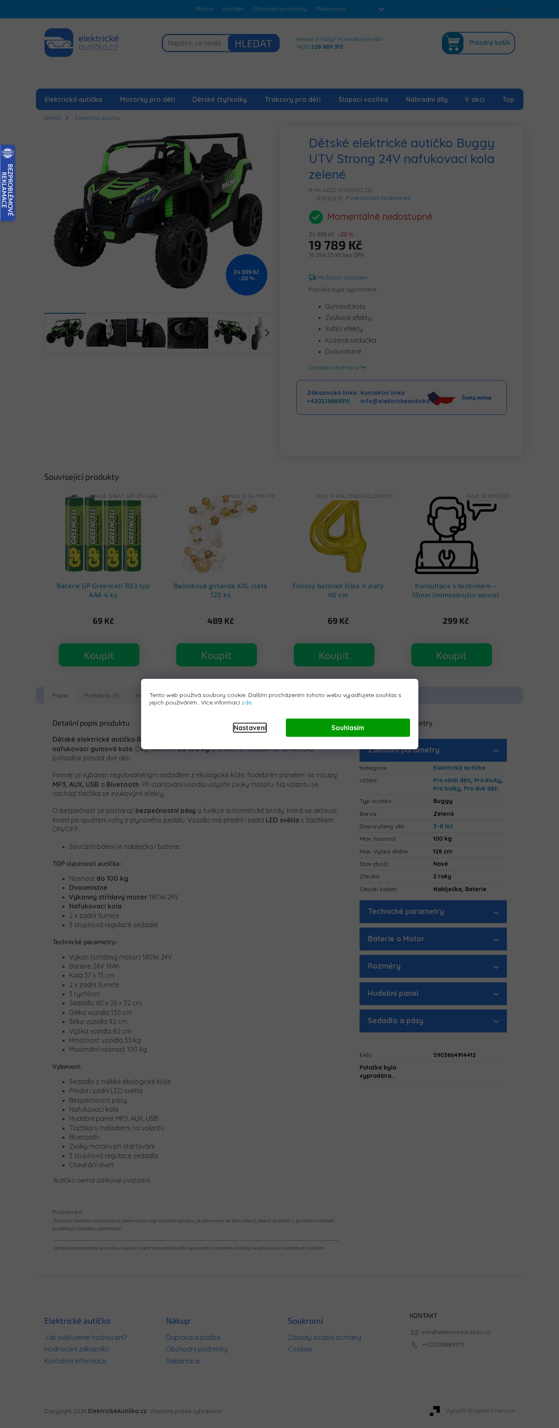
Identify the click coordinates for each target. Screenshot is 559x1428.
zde (247, 702)
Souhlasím (347, 728)
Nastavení (250, 728)
